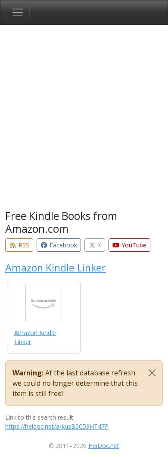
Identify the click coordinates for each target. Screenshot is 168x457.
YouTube (133, 245)
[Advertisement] (84, 119)
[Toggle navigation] (18, 12)
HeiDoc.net (103, 446)
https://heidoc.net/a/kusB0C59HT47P (57, 426)
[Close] (152, 373)
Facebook (62, 245)
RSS (23, 245)
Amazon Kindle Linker (55, 267)
